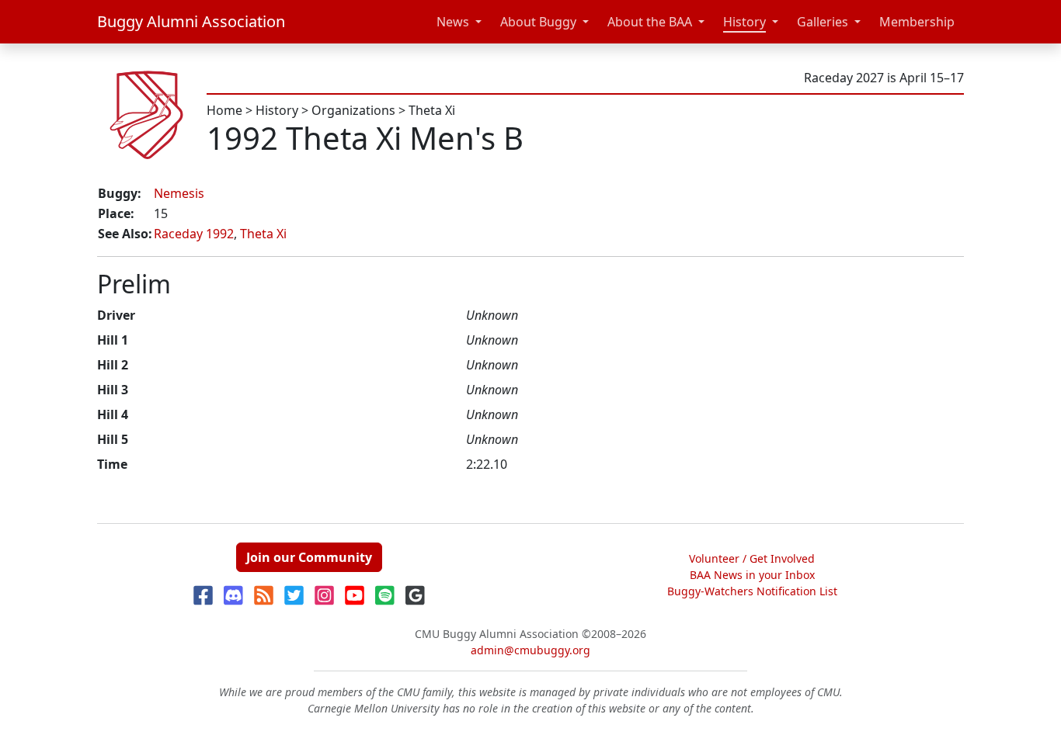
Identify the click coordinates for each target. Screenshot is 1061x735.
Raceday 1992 (194, 233)
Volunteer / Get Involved (752, 558)
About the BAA (649, 21)
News (453, 21)
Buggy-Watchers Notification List (752, 591)
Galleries (822, 21)
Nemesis (179, 193)
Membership (917, 21)
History (744, 21)
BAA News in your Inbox (752, 574)
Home (224, 110)
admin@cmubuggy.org (530, 650)
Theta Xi (432, 110)
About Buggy (538, 21)
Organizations (353, 110)
